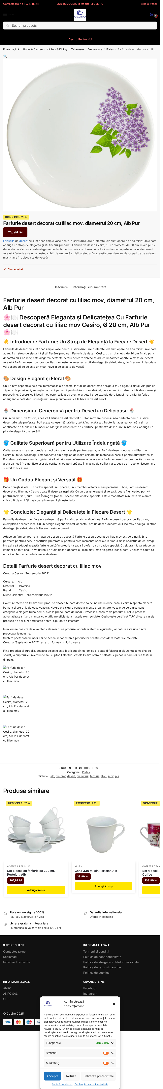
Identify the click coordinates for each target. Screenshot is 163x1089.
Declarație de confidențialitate (91, 1084)
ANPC (7, 988)
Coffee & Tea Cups (19, 866)
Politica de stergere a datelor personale (111, 962)
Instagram (90, 993)
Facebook (90, 988)
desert (23, 240)
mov (111, 776)
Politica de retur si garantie (102, 967)
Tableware (77, 49)
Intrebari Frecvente (16, 962)
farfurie (94, 776)
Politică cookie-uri (62, 1084)
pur (117, 776)
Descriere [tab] (61, 287)
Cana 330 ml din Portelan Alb (96, 871)
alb (52, 776)
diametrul (82, 776)
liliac (104, 776)
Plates (110, 49)
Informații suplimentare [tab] (89, 287)
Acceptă (52, 1076)
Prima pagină (11, 49)
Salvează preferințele (99, 1076)
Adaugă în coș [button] (36, 890)
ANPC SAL (10, 993)
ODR (6, 999)
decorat (61, 776)
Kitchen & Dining (57, 49)
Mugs (78, 866)
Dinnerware (95, 49)
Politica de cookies (96, 972)
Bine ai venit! (149, 3)
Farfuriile (8, 240)
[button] (114, 1004)
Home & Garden (33, 49)
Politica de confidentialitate (102, 957)
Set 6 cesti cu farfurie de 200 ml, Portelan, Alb (31, 873)
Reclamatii (10, 957)
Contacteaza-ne (14, 951)
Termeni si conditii (96, 951)
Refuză (71, 1076)
